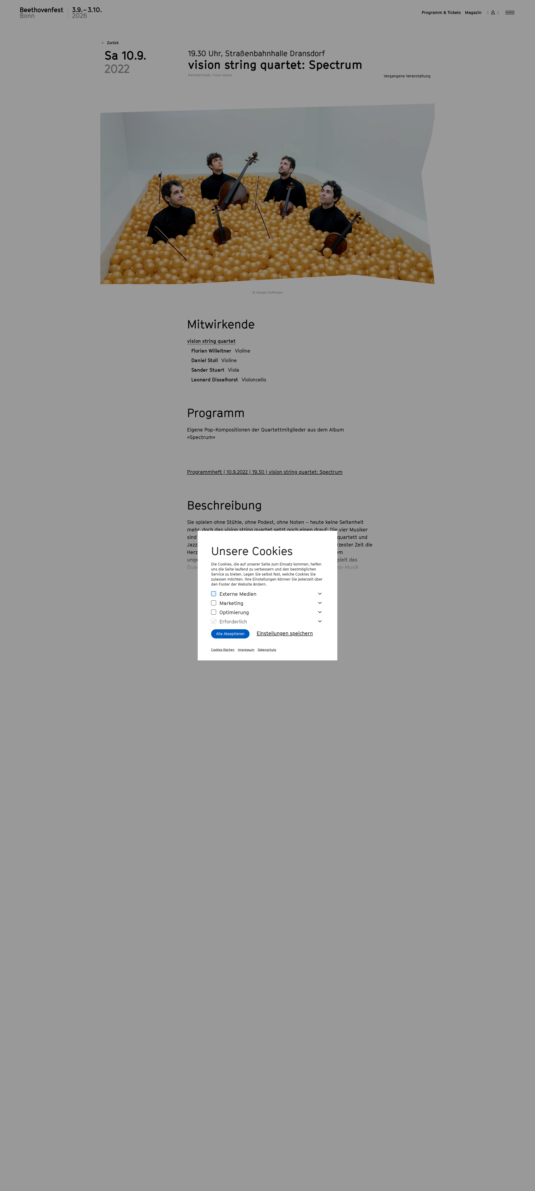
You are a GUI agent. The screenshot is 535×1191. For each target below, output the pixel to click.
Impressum (246, 649)
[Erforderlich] (213, 621)
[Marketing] (213, 603)
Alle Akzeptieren (230, 634)
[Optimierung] (213, 612)
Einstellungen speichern (285, 633)
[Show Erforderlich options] (320, 621)
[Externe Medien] (213, 593)
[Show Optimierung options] (320, 612)
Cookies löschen (222, 649)
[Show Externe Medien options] (320, 594)
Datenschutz (267, 649)
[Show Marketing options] (320, 603)
